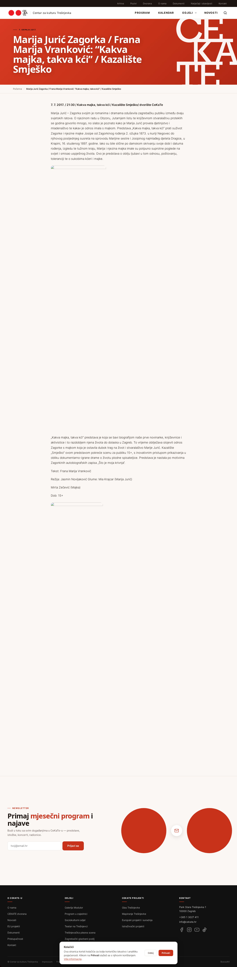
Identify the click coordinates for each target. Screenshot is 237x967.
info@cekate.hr (187, 921)
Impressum (47, 961)
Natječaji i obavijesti (201, 3)
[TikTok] (204, 929)
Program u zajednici (76, 913)
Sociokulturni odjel (75, 920)
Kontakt (223, 3)
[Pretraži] (225, 12)
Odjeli (187, 12)
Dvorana (147, 3)
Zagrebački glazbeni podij (79, 938)
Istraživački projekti (133, 926)
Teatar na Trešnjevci (76, 926)
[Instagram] (189, 929)
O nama (162, 3)
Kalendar (166, 12)
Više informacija (73, 958)
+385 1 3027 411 (189, 917)
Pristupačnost (15, 938)
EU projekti (13, 926)
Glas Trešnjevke (131, 907)
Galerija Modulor (74, 907)
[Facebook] (181, 929)
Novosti (211, 12)
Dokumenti (178, 3)
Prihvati (166, 953)
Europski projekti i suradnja (137, 920)
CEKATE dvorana (17, 913)
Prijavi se (73, 845)
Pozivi (133, 3)
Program (142, 12)
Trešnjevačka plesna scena (80, 932)
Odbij (151, 953)
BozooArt (225, 961)
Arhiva (120, 3)
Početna (17, 88)
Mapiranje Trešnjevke (134, 913)
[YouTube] (196, 929)
